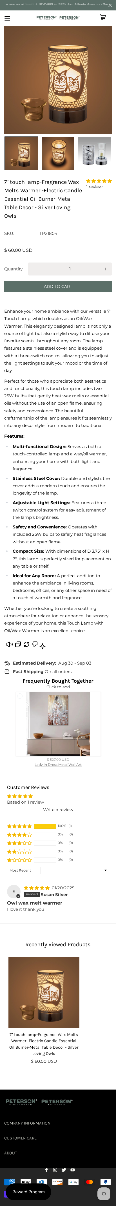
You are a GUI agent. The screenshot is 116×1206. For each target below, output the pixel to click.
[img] (37, 887)
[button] (99, 181)
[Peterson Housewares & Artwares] (58, 18)
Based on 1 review (25, 802)
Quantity (13, 269)
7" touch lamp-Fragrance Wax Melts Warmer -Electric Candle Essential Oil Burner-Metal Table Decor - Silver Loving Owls (43, 1044)
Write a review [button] (58, 809)
